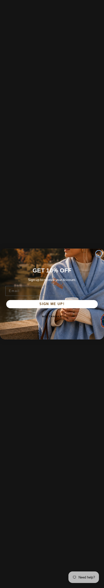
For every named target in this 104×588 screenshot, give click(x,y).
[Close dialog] (99, 254)
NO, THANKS (52, 316)
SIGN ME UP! (52, 304)
